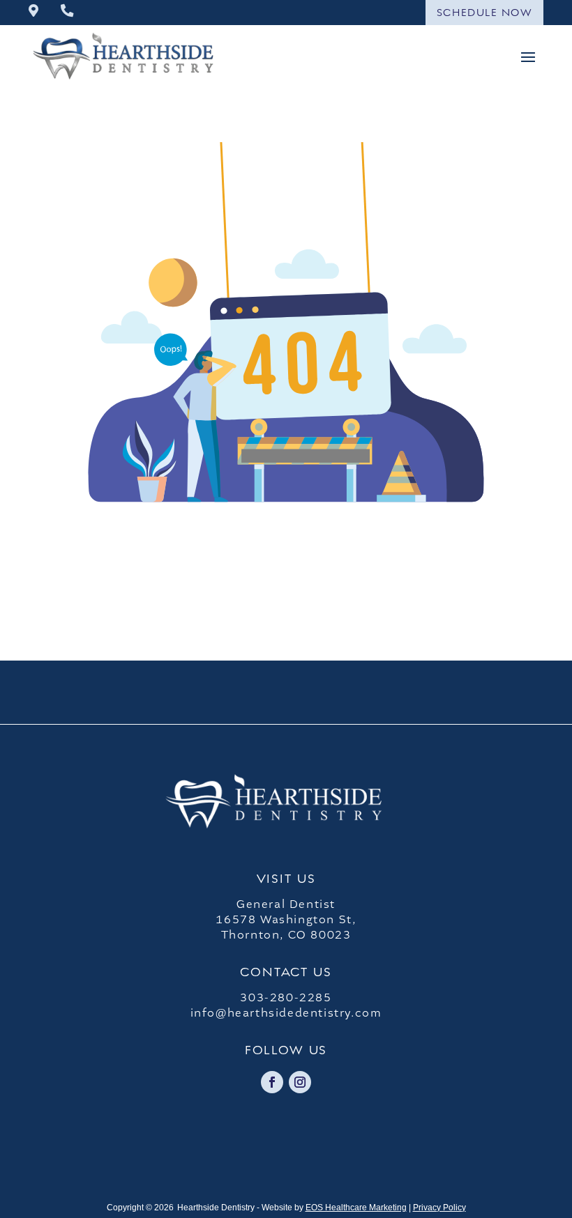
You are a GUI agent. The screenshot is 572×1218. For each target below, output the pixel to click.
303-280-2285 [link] (285, 998)
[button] (528, 56)
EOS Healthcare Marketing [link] (356, 1207)
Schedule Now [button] (485, 12)
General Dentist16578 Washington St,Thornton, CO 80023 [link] (286, 919)
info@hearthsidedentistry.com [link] (286, 1013)
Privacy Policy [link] (439, 1207)
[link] (33, 11)
